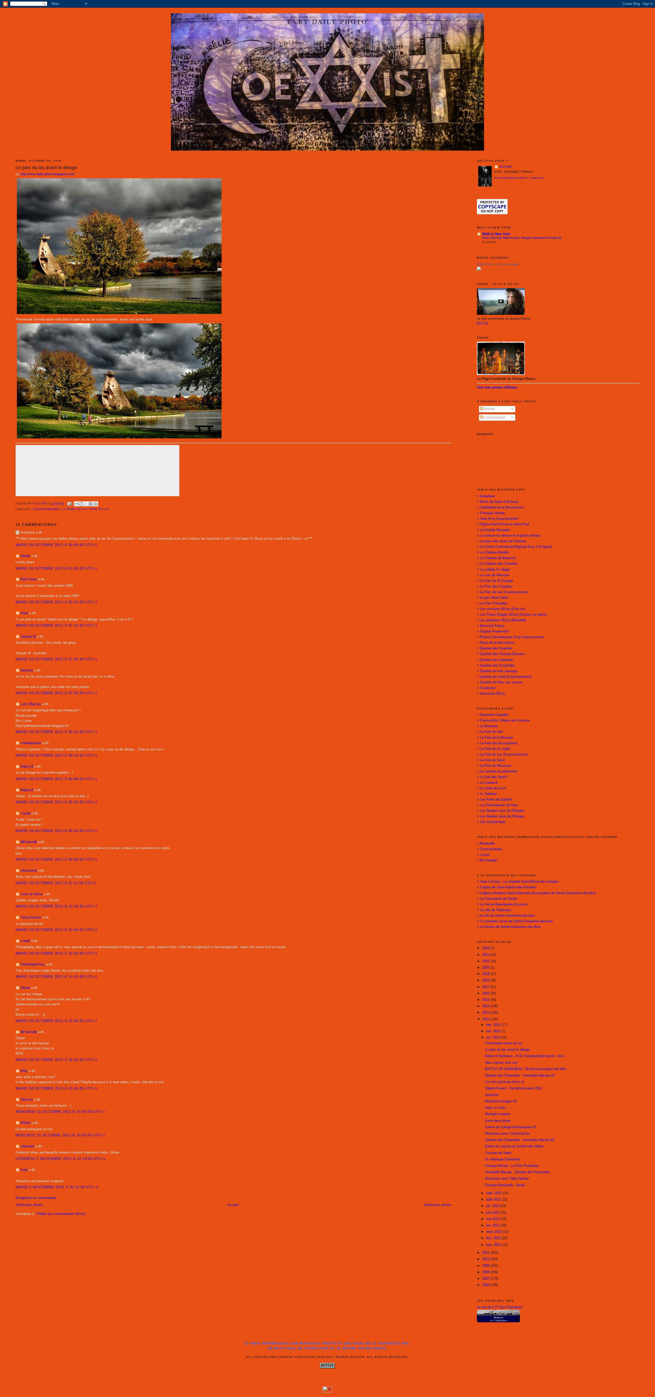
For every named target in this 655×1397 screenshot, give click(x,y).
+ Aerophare (486, 496)
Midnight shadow (497, 1114)
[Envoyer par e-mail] (76, 503)
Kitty (24, 1071)
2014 (486, 1006)
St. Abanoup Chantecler (502, 1159)
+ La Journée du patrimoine (497, 771)
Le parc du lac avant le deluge (507, 1049)
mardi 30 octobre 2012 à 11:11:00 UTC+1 (56, 883)
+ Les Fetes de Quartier (494, 799)
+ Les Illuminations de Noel (497, 805)
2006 (486, 1285)
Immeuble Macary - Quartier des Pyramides (517, 1172)
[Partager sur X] (86, 503)
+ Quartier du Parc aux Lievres (499, 682)
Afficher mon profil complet (519, 177)
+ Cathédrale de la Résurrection (500, 507)
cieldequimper (31, 743)
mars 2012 (494, 1232)
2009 (486, 1266)
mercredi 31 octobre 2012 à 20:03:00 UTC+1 (60, 1135)
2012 (486, 1019)
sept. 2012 (494, 1193)
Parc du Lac (100, 509)
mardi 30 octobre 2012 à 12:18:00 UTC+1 (56, 906)
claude (25, 813)
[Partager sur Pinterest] (95, 503)
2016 (486, 993)
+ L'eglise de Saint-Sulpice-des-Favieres (507, 887)
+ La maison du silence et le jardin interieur (509, 535)
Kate (24, 1170)
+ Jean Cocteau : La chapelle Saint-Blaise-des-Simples (518, 881)
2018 (486, 980)
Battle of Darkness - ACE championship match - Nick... (526, 1056)
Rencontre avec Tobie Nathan (507, 1178)
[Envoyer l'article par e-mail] (69, 503)
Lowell (25, 941)
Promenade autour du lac (503, 1043)
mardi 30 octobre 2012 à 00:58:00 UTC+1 (56, 545)
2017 (486, 987)
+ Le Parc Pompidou (492, 603)
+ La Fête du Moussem (494, 766)
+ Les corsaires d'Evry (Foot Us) (501, 609)
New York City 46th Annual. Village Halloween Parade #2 (522, 238)
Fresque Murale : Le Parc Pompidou (512, 1166)
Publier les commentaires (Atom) (61, 1214)
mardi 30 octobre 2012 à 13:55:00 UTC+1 (56, 953)
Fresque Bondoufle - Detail (505, 1185)
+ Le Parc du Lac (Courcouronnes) (502, 592)
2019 (486, 974)
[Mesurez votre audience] (328, 1391)
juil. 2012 (493, 1206)
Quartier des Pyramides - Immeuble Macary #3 (519, 1075)
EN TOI (482, 323)
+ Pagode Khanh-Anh (493, 631)
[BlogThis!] (81, 503)
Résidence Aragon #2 (501, 1101)
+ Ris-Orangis (487, 860)
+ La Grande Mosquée (493, 530)
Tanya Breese (31, 917)
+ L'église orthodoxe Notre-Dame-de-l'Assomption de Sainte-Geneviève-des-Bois (536, 893)
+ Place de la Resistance (495, 643)
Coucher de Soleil (498, 1153)
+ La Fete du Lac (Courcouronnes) (502, 754)
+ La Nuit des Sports (492, 777)
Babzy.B (27, 766)
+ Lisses (483, 855)
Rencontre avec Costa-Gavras (507, 1133)
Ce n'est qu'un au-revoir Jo (504, 1082)
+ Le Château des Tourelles (497, 564)
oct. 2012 (493, 1037)
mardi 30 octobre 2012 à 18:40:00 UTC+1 (56, 1060)
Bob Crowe (29, 579)
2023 (486, 955)
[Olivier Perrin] (479, 270)
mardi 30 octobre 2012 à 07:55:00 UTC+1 (56, 693)
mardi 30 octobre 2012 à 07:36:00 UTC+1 (56, 659)
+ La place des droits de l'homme (501, 541)
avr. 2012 (493, 1225)
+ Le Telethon (487, 794)
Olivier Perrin (485, 264)
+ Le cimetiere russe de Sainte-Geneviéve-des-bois (515, 921)
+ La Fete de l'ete (490, 732)
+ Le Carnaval (487, 782)
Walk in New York (496, 234)
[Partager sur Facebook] (90, 503)
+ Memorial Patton (490, 626)
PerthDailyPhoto (33, 964)
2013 (486, 1012)
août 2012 (494, 1199)
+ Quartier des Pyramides (496, 665)
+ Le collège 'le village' (493, 569)
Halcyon (27, 1099)
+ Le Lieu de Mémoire (493, 575)
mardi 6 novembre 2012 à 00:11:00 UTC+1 (57, 1187)
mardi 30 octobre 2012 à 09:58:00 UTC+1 (56, 859)
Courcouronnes (47, 509)
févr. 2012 (494, 1238)
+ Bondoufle (486, 843)
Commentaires (494, 417)
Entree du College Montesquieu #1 (510, 1127)
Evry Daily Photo (327, 21)
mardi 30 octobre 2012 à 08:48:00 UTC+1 (56, 779)
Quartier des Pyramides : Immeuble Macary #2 (519, 1140)
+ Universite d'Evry (491, 693)
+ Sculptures (486, 688)
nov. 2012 (493, 1031)
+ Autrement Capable (492, 715)
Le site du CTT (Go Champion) (499, 1307)
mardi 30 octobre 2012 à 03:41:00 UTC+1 (56, 602)
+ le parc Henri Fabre (492, 598)
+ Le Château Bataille (493, 552)
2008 (486, 1272)
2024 (486, 948)
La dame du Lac (75, 509)
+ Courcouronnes (489, 849)
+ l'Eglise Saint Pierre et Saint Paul (503, 524)
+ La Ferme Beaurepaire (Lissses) (502, 904)
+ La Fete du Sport (491, 760)
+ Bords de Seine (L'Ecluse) (497, 502)
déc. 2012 (494, 1025)
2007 (486, 1278)
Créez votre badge (507, 264)
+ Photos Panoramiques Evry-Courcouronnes (510, 637)
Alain (24, 613)
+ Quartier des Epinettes (495, 660)
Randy (25, 556)
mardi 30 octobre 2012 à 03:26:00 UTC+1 (56, 568)
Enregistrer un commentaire (36, 1198)
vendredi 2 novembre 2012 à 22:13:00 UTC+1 (61, 1159)
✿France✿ (29, 842)
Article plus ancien (437, 1205)
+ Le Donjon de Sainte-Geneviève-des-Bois (509, 927)
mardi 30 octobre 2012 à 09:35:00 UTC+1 (56, 802)
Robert (25, 1123)
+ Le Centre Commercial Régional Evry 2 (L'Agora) (514, 547)
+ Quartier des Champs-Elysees (501, 654)
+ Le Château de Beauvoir (496, 558)
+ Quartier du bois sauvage (497, 671)
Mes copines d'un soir (501, 1063)
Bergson (27, 670)
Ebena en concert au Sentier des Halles (514, 1146)
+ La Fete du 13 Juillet (493, 749)
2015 (486, 1000)
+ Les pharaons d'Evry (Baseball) (501, 620)
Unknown (27, 1146)
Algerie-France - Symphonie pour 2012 (513, 1088)
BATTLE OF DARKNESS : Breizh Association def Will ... (527, 1069)
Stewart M (28, 636)
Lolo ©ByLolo (31, 704)
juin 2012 (493, 1212)
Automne (491, 1095)
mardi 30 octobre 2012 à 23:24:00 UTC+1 (56, 1088)
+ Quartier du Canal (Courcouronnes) (504, 677)
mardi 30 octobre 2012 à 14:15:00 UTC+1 (56, 977)
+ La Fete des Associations (497, 743)
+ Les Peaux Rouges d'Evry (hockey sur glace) (512, 614)
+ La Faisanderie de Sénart (497, 899)
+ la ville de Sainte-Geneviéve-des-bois (506, 915)
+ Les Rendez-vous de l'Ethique (500, 811)
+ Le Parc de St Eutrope (495, 581)
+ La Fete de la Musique (495, 737)
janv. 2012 (494, 1245)
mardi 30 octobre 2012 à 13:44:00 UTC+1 (56, 930)
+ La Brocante (487, 726)
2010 (486, 1259)
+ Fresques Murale (491, 513)
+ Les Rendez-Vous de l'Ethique (500, 816)
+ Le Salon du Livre (491, 788)
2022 (486, 961)
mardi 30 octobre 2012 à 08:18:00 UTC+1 (56, 755)
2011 (486, 1253)
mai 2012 (493, 1219)
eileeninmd (29, 870)
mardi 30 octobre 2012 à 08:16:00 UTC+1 (56, 732)
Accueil (232, 1205)
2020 (486, 967)
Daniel (25, 988)
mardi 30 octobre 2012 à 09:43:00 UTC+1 (56, 831)
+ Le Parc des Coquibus (495, 586)
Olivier (505, 166)
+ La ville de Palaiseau (494, 910)
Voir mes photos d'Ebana (497, 387)
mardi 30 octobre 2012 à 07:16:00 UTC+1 (56, 625)
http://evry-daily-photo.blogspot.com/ (47, 174)
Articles (489, 409)
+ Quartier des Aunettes (494, 648)
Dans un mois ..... (498, 1108)
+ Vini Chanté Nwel (491, 822)
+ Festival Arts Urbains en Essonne (503, 720)
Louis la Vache (31, 894)
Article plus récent (29, 1205)
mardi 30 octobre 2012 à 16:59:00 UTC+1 (56, 1021)
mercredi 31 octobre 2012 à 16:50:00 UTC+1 (60, 1112)
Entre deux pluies (498, 1121)
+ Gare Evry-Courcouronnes (497, 518)
